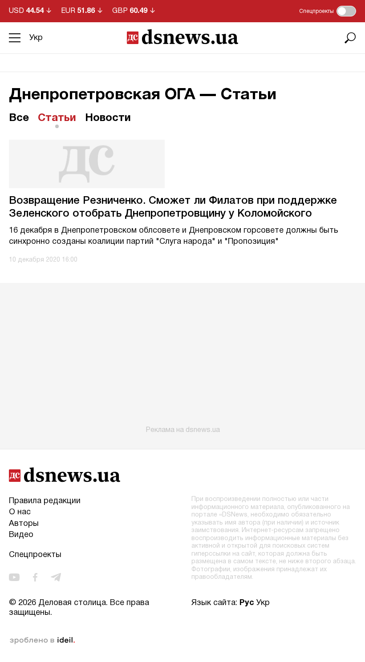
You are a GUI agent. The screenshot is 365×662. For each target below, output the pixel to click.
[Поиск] (350, 38)
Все (19, 118)
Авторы (24, 524)
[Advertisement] (182, 358)
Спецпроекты (35, 555)
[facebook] (35, 577)
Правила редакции (45, 501)
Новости (108, 118)
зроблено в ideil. (42, 640)
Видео (21, 535)
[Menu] (14, 37)
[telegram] (56, 577)
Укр (36, 38)
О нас (20, 512)
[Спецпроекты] (346, 11)
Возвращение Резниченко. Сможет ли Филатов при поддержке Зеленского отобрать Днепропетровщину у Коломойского (173, 207)
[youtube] (14, 577)
